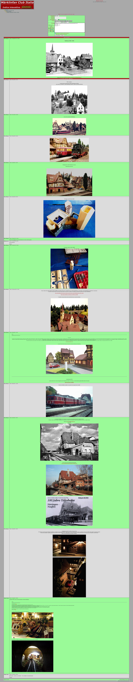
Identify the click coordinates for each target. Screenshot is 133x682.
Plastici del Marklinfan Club (10, 10)
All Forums (6, 9)
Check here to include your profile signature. (62, 33)
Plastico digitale (8, 11)
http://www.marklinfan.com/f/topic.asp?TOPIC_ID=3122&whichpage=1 (70, 77)
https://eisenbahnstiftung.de (70, 421)
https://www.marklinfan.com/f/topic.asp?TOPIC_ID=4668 (69, 294)
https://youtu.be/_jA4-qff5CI (69, 382)
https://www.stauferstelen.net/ (69, 341)
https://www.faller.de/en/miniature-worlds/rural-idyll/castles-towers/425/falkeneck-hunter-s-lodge (69, 293)
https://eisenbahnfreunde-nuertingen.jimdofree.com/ (69, 463)
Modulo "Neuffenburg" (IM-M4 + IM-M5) (13, 12)
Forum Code (50, 25)
